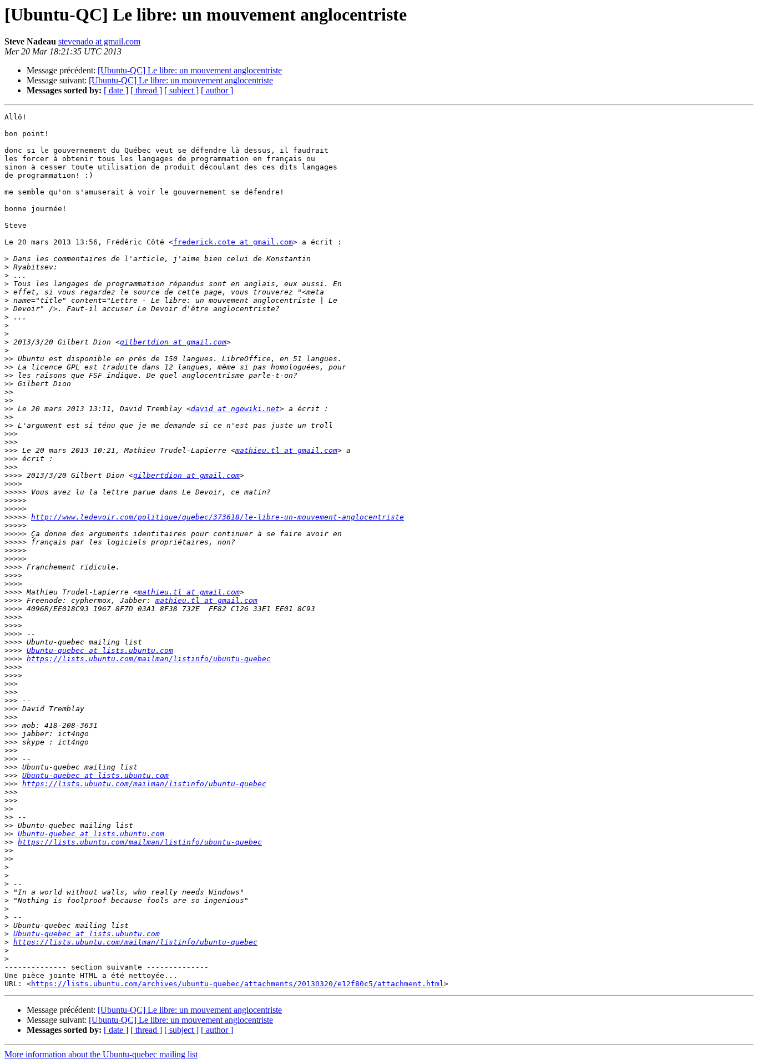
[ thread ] (146, 90)
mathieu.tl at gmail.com (286, 450)
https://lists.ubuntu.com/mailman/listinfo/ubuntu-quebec (149, 659)
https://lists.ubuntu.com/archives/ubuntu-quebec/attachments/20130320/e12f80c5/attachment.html (237, 984)
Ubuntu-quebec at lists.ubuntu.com (100, 650)
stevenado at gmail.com (99, 41)
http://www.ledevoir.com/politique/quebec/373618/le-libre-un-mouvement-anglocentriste (217, 517)
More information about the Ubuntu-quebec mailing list (101, 1054)
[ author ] (217, 90)
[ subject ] (181, 90)
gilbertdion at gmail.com (173, 342)
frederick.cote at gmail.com (233, 242)
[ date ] (116, 90)
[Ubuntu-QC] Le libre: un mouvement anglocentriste (190, 70)
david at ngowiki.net (235, 408)
